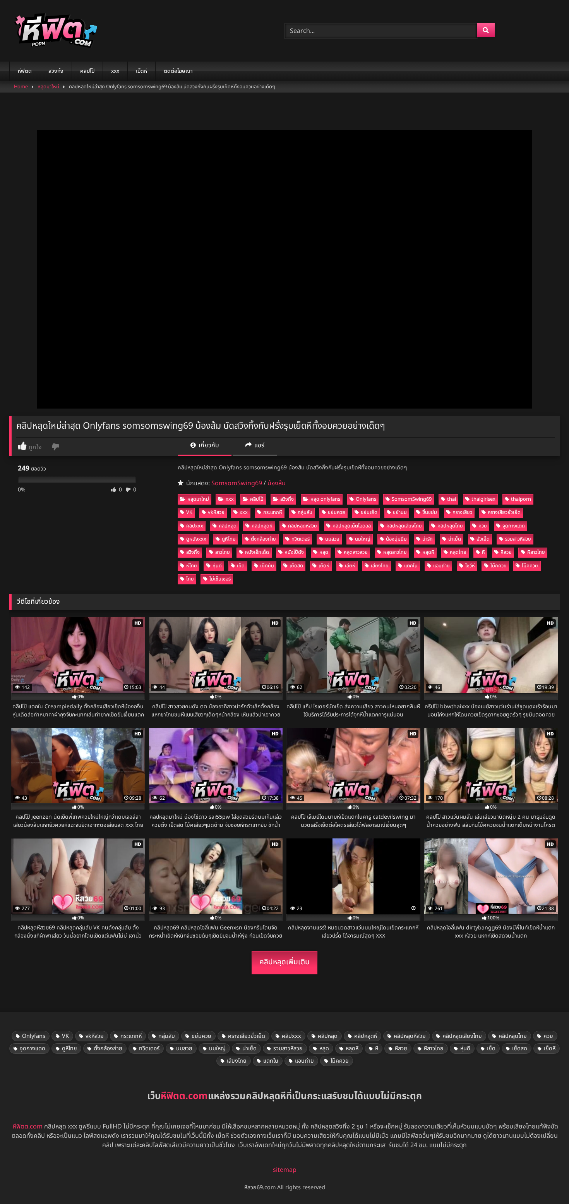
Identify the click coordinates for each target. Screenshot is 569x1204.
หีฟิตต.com (28, 1126)
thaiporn (521, 499)
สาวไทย (222, 552)
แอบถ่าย (441, 566)
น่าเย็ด (454, 539)
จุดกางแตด (513, 526)
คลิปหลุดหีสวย (302, 526)
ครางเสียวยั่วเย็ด (504, 512)
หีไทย (191, 566)
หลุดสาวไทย (395, 552)
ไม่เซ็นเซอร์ (220, 579)
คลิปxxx (194, 526)
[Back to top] (545, 1181)
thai (451, 499)
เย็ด (241, 566)
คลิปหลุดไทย (450, 526)
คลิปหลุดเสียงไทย (404, 526)
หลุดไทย (458, 552)
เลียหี (350, 566)
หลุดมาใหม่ (48, 87)
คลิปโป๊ (87, 71)
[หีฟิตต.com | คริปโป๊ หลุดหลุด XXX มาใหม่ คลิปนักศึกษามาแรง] (53, 30)
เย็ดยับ (267, 566)
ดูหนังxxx (196, 539)
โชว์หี (470, 566)
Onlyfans (366, 499)
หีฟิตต (25, 71)
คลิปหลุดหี (262, 526)
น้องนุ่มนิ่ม (396, 539)
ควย (482, 526)
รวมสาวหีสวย (518, 539)
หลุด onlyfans (325, 499)
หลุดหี (428, 552)
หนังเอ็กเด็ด (257, 552)
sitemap (284, 1170)
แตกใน (411, 566)
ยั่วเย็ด (483, 539)
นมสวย (332, 539)
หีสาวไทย (536, 552)
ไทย (190, 579)
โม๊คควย (530, 566)
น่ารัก (427, 539)
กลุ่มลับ (305, 512)
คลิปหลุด (228, 526)
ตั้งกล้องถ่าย (263, 539)
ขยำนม (400, 512)
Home (21, 87)
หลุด (323, 552)
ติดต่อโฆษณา (178, 71)
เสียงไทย (380, 566)
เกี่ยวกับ (208, 445)
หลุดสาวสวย (356, 552)
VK (189, 512)
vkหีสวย (216, 512)
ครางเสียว (462, 512)
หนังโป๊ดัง (294, 552)
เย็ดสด (296, 566)
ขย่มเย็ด (369, 512)
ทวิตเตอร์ (300, 539)
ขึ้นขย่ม (429, 512)
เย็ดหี (324, 566)
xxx (115, 71)
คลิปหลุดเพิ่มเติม (284, 962)
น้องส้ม (276, 483)
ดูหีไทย (229, 539)
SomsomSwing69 (236, 483)
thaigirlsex (483, 499)
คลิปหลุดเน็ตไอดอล (351, 526)
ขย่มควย (336, 512)
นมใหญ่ (362, 539)
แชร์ (258, 445)
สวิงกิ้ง (55, 71)
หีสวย (506, 552)
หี (483, 552)
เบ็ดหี (141, 71)
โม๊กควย (498, 566)
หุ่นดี (217, 566)
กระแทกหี (272, 512)
